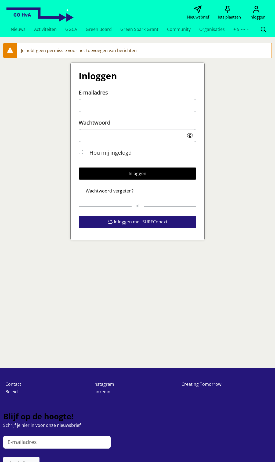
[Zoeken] (263, 29)
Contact (13, 384)
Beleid (11, 392)
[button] (18, 29)
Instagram (103, 384)
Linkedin (101, 392)
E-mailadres (93, 92)
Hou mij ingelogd (110, 152)
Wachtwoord (94, 122)
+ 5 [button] (236, 29)
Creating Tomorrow (201, 384)
